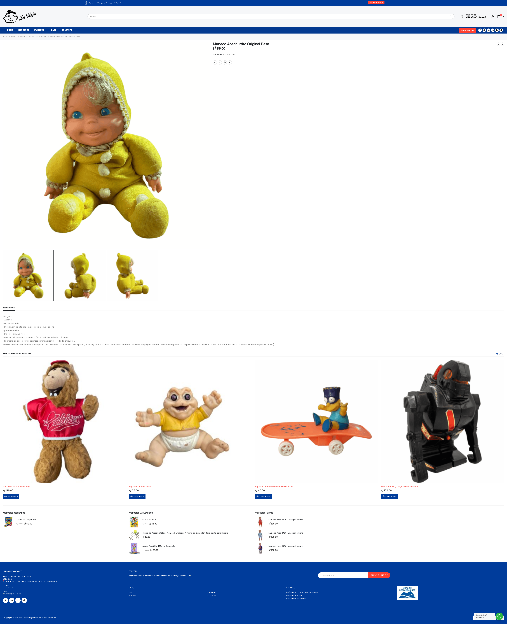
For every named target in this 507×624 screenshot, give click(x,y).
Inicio (10, 30)
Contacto (67, 30)
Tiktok (24, 600)
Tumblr (230, 62)
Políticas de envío (294, 595)
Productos (212, 592)
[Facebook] (480, 30)
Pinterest (225, 62)
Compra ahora (11, 496)
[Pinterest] (484, 30)
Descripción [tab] (9, 308)
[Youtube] (488, 30)
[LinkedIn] (497, 30)
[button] (3, 146)
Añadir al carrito (121, 364)
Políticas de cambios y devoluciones (302, 592)
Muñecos (39, 30)
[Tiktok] (501, 30)
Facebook (215, 62)
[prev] (498, 44)
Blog (53, 30)
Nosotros (23, 30)
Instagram (18, 600)
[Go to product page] (64, 421)
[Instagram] (492, 30)
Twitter (220, 62)
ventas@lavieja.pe (13, 594)
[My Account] (493, 16)
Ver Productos (376, 2)
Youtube (11, 600)
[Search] (450, 16)
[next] (502, 44)
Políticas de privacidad (296, 598)
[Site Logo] (20, 16)
